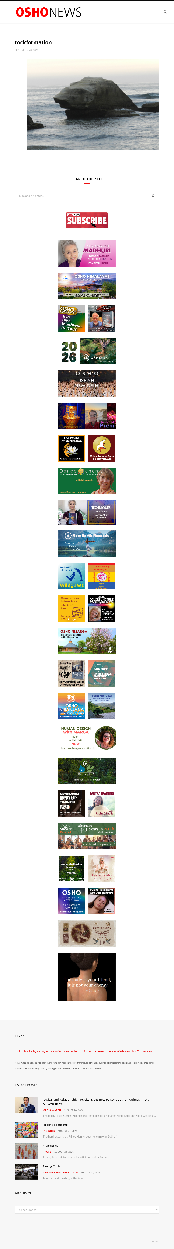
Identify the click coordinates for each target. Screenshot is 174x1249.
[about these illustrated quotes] (87, 1000)
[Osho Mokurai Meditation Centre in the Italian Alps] (101, 718)
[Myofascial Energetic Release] (101, 686)
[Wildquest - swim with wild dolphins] (71, 588)
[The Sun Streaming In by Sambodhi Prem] (87, 428)
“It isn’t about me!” (56, 1125)
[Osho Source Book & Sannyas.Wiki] (101, 460)
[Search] (163, 11)
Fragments (50, 1146)
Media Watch (52, 1110)
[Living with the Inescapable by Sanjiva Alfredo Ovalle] (101, 330)
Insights (49, 1130)
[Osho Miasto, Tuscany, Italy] (87, 363)
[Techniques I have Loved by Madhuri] (87, 523)
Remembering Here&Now (60, 1172)
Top (156, 1241)
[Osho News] (49, 12)
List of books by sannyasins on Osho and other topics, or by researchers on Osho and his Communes (83, 1051)
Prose (47, 1151)
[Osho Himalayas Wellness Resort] (87, 298)
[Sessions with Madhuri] (87, 265)
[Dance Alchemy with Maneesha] (87, 493)
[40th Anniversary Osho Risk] (87, 848)
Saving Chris (51, 1166)
